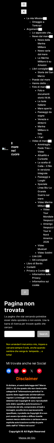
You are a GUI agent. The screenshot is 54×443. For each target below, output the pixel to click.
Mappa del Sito (27, 437)
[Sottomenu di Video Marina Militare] (48, 206)
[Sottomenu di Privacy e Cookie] (47, 270)
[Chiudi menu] (24, 11)
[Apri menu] (24, 4)
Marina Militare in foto (43, 130)
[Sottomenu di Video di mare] (50, 141)
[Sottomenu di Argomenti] (40, 29)
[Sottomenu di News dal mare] (51, 36)
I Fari (40, 137)
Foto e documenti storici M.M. (44, 94)
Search (43, 334)
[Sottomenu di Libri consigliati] (51, 68)
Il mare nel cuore (15, 148)
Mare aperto (45, 108)
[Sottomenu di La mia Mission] (45, 18)
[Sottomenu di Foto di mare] (48, 87)
